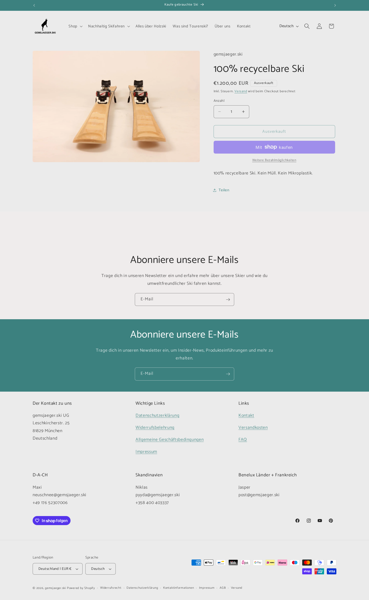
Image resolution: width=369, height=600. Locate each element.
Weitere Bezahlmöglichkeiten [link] (274, 160)
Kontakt (246, 415)
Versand (240, 91)
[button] (75, 26)
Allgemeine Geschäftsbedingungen (170, 439)
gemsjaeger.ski (55, 588)
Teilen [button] (224, 190)
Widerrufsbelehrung (155, 427)
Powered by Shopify (81, 588)
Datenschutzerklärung (157, 415)
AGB (223, 588)
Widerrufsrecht (110, 588)
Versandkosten (253, 427)
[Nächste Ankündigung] (335, 5)
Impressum (146, 451)
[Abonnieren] (228, 299)
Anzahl (219, 101)
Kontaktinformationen (178, 588)
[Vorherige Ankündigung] (34, 5)
